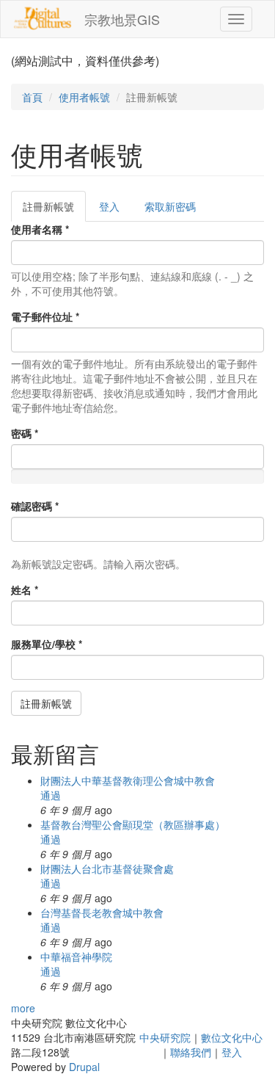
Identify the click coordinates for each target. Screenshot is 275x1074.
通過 (50, 795)
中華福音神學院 (76, 956)
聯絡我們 (190, 1052)
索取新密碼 (170, 206)
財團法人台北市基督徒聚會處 (107, 868)
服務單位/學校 (46, 643)
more (23, 1008)
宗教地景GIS (122, 19)
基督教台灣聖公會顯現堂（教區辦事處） (132, 824)
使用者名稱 (40, 229)
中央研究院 (165, 1037)
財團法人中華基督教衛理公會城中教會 (127, 780)
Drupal (84, 1066)
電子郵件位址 (45, 316)
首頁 (32, 97)
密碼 (24, 433)
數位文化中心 (232, 1037)
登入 (109, 206)
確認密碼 (35, 505)
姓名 (24, 589)
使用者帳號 (84, 97)
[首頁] (42, 18)
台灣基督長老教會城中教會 (102, 912)
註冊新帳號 (54, 210)
